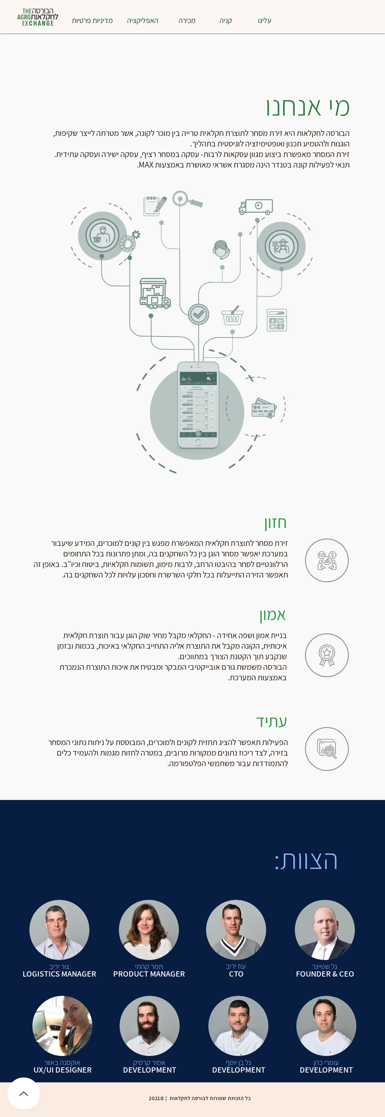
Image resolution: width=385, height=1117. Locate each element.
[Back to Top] (24, 1093)
